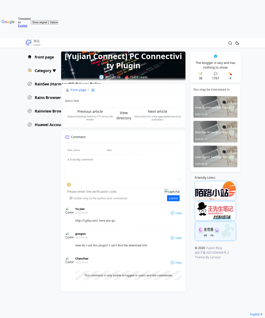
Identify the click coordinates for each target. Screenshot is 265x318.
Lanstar (215, 257)
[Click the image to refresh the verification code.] (172, 191)
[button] (42, 70)
